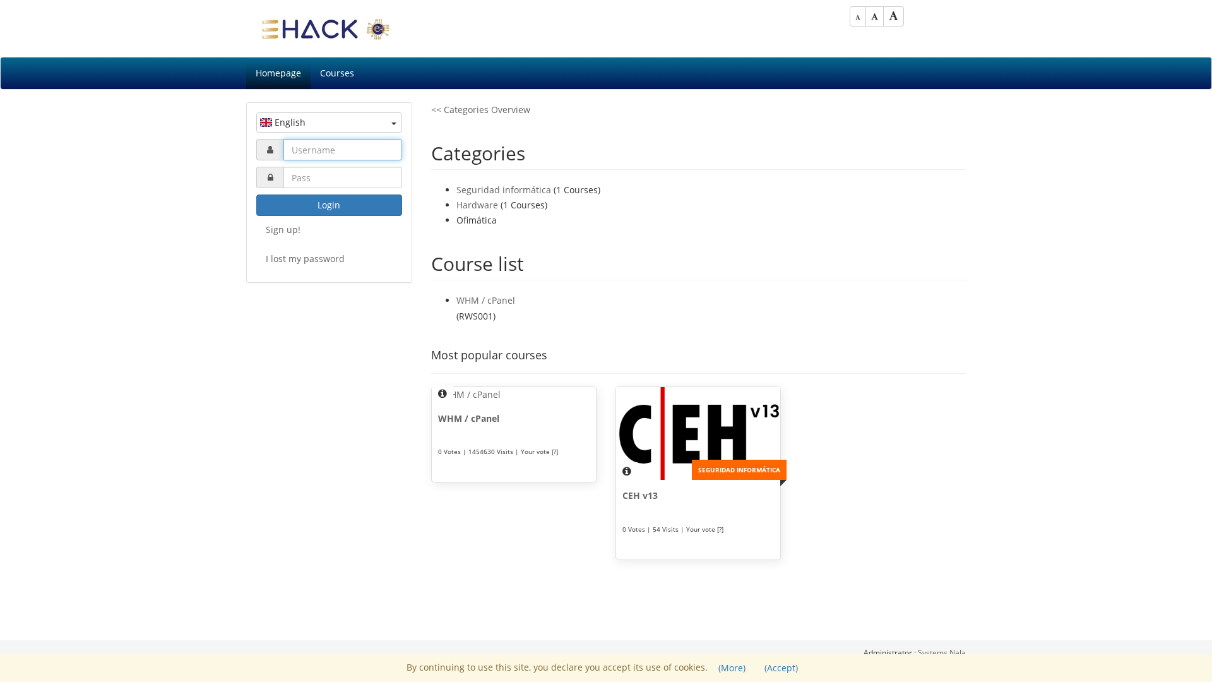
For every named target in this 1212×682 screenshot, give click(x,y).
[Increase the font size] (893, 16)
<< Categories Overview (480, 110)
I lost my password (305, 259)
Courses (337, 73)
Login (329, 205)
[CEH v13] (698, 433)
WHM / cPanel (485, 300)
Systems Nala (942, 652)
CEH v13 (640, 495)
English (289, 122)
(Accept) (781, 668)
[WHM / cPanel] (514, 394)
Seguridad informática (503, 190)
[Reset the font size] (874, 16)
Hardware (477, 205)
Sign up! (283, 230)
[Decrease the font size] (858, 16)
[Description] (442, 394)
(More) (732, 668)
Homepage (278, 73)
